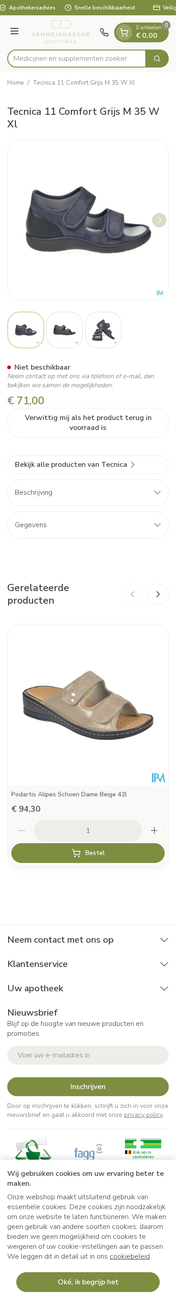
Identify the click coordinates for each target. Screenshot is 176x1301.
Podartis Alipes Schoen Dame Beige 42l (69, 794)
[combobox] (76, 59)
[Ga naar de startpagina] (60, 32)
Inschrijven (88, 1087)
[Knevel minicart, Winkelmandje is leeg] (124, 32)
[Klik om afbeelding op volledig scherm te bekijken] (88, 220)
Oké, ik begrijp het (88, 1282)
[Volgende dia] (158, 594)
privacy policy (143, 1115)
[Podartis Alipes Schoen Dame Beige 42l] (88, 705)
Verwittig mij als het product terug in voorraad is (88, 423)
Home (15, 82)
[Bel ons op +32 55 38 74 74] (104, 32)
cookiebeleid (130, 1256)
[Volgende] (159, 220)
